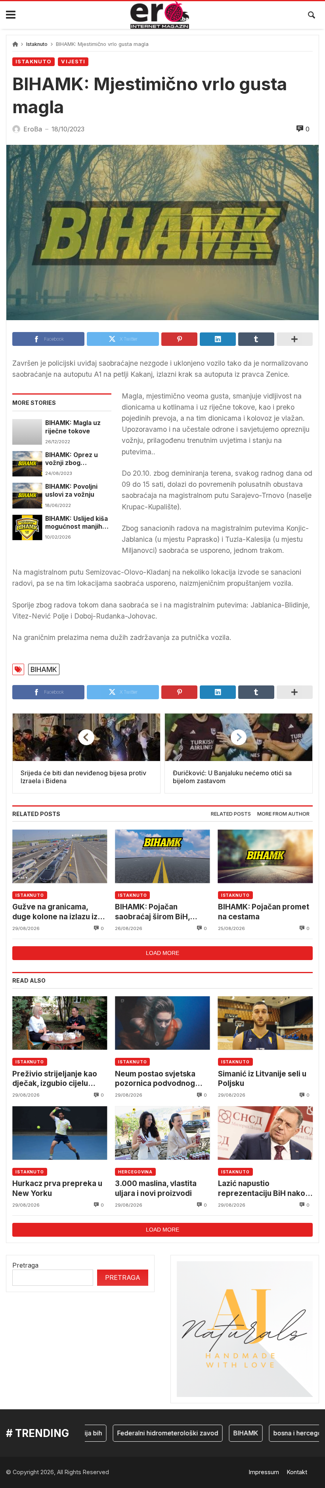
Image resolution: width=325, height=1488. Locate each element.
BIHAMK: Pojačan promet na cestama (263, 911)
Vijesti (73, 62)
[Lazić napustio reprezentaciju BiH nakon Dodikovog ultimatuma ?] (265, 1133)
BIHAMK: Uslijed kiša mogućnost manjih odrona (76, 523)
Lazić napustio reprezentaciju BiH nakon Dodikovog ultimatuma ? (264, 1188)
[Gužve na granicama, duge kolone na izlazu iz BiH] (59, 856)
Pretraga (25, 1265)
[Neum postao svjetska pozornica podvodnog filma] (162, 1023)
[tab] (231, 814)
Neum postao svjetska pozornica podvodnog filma (155, 1079)
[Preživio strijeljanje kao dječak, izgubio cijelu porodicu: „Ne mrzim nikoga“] (59, 1023)
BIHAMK (44, 669)
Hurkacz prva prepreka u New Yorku (57, 1188)
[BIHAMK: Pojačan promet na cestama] (265, 856)
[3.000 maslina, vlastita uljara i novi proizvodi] (162, 1133)
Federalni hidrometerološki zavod (152, 1433)
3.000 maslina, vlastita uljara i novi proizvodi (156, 1188)
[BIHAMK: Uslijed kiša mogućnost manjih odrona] (27, 527)
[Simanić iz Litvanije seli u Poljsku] (265, 1023)
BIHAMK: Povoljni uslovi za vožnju (71, 490)
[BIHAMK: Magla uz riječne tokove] (27, 431)
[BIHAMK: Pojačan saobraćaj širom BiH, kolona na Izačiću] (162, 856)
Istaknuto (37, 44)
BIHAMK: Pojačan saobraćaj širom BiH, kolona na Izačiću (152, 912)
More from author (283, 814)
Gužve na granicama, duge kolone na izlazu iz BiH (55, 912)
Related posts (231, 814)
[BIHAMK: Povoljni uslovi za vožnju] (27, 495)
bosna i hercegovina (288, 1433)
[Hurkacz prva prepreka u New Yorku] (59, 1133)
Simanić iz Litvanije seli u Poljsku (262, 1078)
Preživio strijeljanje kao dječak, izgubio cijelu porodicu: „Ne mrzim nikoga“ (54, 1079)
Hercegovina (135, 1171)
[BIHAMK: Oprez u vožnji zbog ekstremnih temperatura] (27, 463)
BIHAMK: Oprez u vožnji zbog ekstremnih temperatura (71, 459)
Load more (162, 953)
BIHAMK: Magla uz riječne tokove (73, 427)
